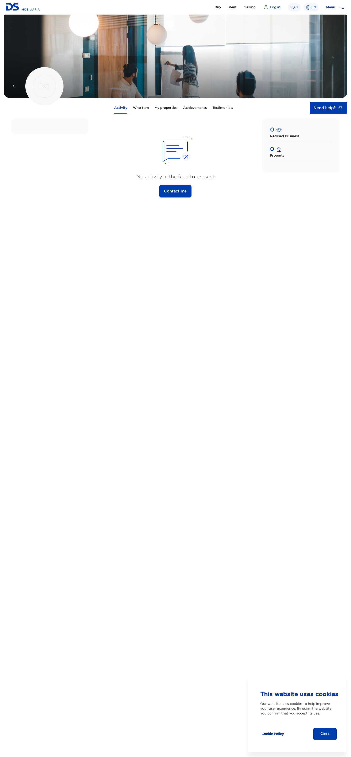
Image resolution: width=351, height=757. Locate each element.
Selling (249, 7)
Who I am (141, 108)
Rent (233, 7)
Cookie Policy (272, 734)
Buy (218, 7)
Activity (120, 108)
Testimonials (223, 108)
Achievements (195, 108)
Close (325, 734)
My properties (165, 108)
